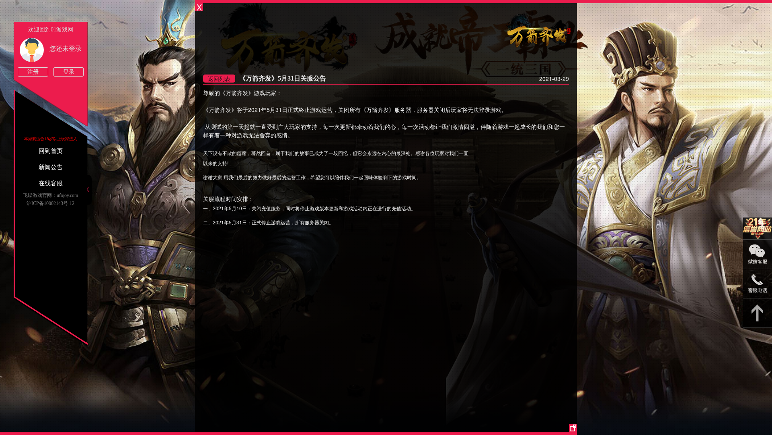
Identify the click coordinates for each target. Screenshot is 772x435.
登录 (68, 72)
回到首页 (51, 151)
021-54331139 (757, 283)
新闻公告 (51, 167)
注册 (33, 72)
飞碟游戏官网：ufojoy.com (50, 195)
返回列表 (219, 79)
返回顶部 (757, 313)
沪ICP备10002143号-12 (50, 203)
